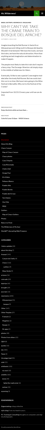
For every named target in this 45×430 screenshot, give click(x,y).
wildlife (4, 375)
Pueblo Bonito (7, 190)
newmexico (17, 22)
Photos (3, 219)
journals (4, 292)
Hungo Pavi (6, 173)
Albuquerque (7, 300)
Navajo (4, 325)
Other (3, 308)
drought (4, 288)
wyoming (4, 391)
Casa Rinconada (8, 165)
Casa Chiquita (7, 160)
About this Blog (6, 144)
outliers (6, 267)
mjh (15, 39)
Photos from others (8, 337)
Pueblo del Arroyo (8, 194)
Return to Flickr (6, 223)
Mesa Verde (6, 271)
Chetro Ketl (6, 169)
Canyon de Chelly (8, 259)
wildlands (27, 22)
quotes (3, 346)
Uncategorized (6, 358)
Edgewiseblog (6, 406)
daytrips (9, 22)
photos (3, 333)
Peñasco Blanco (8, 181)
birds (3, 22)
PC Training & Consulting (10, 415)
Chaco (4, 263)
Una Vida (5, 202)
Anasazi (4, 254)
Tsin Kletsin (6, 198)
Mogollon (5, 321)
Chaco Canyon (6, 148)
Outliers (4, 210)
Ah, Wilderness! (8, 13)
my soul (5, 370)
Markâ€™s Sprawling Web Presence (14, 231)
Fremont (5, 317)
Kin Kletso (6, 177)
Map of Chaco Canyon (10, 152)
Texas (3, 354)
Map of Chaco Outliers (10, 214)
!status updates (6, 246)
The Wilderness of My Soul (10, 227)
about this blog (6, 250)
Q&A (3, 341)
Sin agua (5, 329)
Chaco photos (7, 156)
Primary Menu (42, 13)
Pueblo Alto (6, 185)
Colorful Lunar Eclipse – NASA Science (15, 117)
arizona (3, 275)
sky (2, 350)
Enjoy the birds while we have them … (14, 108)
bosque (6, 304)
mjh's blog (4, 410)
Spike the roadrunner (11, 383)
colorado (4, 279)
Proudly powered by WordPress (10, 427)
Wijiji (4, 206)
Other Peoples (6, 312)
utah (2, 362)
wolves (4, 387)
